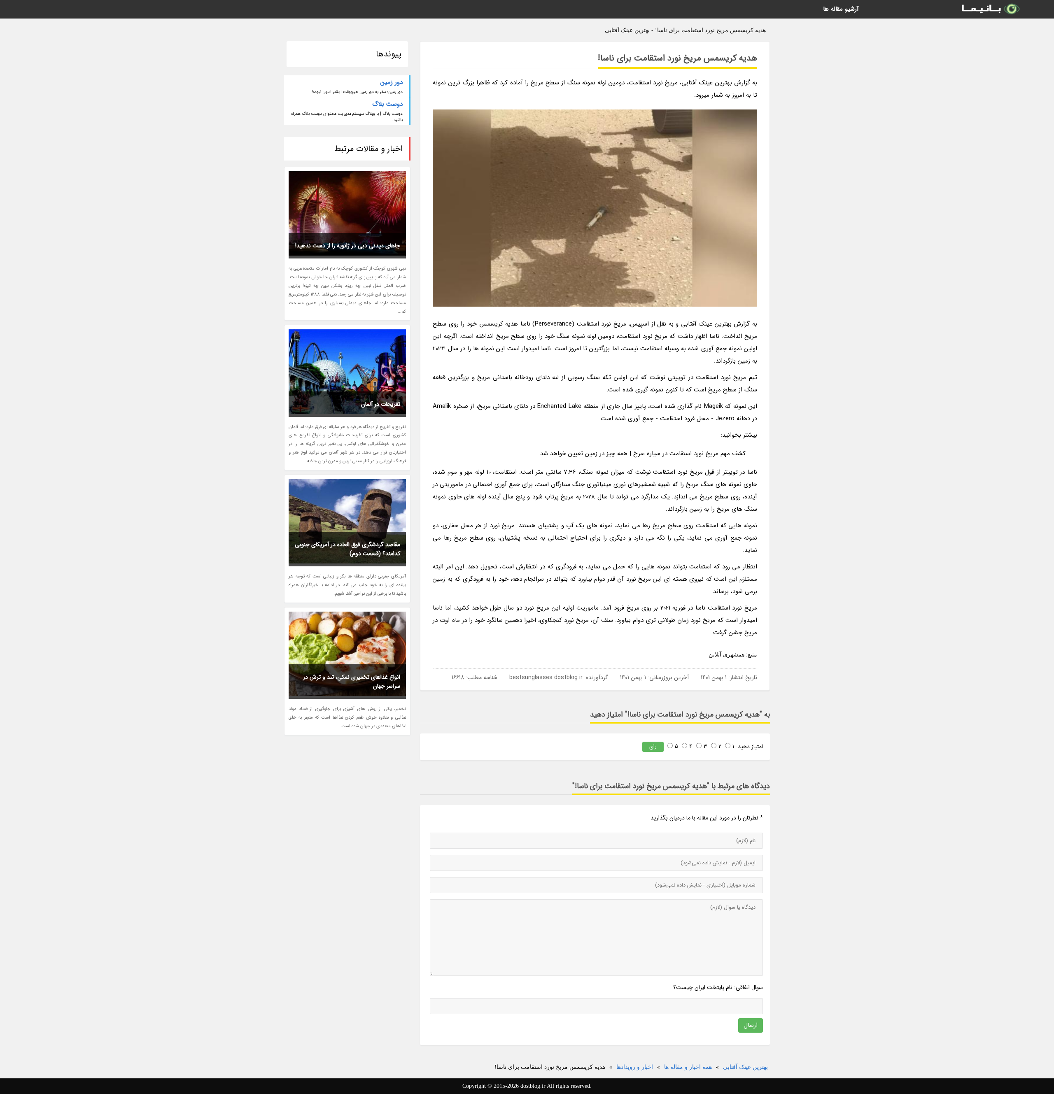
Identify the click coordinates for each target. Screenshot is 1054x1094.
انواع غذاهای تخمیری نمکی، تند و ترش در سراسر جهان (351, 682)
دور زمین (391, 82)
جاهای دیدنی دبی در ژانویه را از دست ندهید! (347, 245)
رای (653, 746)
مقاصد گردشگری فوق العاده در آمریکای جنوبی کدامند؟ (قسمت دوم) (347, 549)
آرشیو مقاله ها (841, 9)
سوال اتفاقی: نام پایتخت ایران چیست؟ (718, 987)
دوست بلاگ (387, 104)
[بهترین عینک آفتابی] (990, 9)
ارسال (751, 1025)
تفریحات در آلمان (380, 404)
